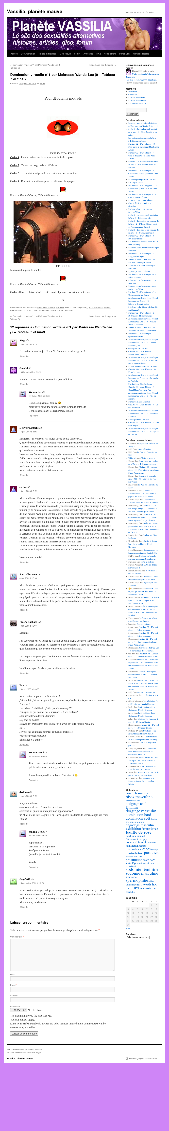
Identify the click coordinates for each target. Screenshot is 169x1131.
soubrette (131, 877)
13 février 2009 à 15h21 (30, 372)
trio (154, 884)
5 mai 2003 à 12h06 (38, 756)
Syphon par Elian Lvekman (139, 271)
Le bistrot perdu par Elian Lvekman (142, 179)
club (138, 800)
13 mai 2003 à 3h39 (28, 491)
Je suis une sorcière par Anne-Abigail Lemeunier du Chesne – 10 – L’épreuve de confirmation (143, 301)
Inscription (132, 91)
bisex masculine (139, 796)
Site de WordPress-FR (137, 103)
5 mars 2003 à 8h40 (38, 835)
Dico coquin (65, 53)
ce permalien (67, 310)
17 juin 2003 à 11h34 (29, 431)
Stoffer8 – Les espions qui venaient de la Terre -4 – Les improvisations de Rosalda (143, 164)
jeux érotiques (133, 849)
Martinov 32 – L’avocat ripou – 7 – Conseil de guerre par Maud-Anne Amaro (142, 155)
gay (145, 839)
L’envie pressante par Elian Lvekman (142, 366)
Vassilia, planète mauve (34, 11)
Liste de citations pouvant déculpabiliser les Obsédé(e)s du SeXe (142, 751)
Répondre (24, 356)
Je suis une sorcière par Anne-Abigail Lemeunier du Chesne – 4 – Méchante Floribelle (143, 413)
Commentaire (17, 936)
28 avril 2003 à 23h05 (29, 689)
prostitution (134, 859)
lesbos (146, 848)
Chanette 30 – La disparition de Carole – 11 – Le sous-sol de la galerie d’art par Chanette (142, 517)
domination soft (138, 818)
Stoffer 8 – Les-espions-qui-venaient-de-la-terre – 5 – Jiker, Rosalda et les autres (142, 132)
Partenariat (124, 53)
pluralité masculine (134, 856)
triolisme (129, 889)
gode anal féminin (136, 842)
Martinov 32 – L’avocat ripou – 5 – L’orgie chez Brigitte (141, 781)
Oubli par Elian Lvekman (138, 348)
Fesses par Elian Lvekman (138, 419)
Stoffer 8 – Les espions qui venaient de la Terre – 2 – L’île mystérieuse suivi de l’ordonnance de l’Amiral (143, 224)
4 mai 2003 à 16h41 (28, 625)
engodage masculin (140, 824)
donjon (107, 307)
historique (152, 842)
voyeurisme (148, 888)
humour (142, 845)
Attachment (15, 1006)
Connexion (132, 94)
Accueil (14, 53)
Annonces (88, 53)
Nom (13, 974)
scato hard (149, 860)
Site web (14, 995)
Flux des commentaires (137, 100)
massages (154, 849)
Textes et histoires (47, 53)
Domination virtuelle (46, 307)
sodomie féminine (142, 869)
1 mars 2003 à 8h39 (28, 796)
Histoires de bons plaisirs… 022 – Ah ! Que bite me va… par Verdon (142, 478)
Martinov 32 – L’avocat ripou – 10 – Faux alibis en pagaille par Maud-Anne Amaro (143, 146)
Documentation (28, 53)
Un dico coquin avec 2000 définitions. (142, 79)
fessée (154, 829)
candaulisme (131, 800)
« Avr (128, 928)
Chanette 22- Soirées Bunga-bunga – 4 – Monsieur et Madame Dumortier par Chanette (142, 508)
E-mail (13, 984)
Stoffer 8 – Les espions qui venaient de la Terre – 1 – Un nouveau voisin (143, 591)
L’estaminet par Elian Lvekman (140, 200)
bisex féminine (137, 793)
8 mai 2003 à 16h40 (28, 578)
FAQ (98, 53)
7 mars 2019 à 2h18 (28, 344)
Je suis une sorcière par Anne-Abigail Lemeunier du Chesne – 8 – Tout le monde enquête (143, 342)
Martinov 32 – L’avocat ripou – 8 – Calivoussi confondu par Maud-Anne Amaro (143, 173)
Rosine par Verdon (135, 182)
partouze (151, 852)
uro (24, 310)
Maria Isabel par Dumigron (102, 64)
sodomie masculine (142, 873)
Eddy (42, 83)
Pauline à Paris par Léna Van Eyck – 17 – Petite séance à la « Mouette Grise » (142, 760)
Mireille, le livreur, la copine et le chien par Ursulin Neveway (142, 544)
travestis (146, 884)
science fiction (146, 863)
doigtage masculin (141, 811)
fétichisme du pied (135, 835)
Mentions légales (141, 53)
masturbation (16, 310)
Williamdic (132, 458)
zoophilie (130, 891)
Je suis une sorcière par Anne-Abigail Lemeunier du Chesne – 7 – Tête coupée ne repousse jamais (143, 360)
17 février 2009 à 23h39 (39, 395)
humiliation (132, 845)
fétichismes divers (134, 839)
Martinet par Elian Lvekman (139, 401)
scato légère (132, 863)
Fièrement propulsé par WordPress (143, 1058)
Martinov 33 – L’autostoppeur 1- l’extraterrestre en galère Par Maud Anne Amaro (143, 188)
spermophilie (137, 880)
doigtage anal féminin (136, 805)
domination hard (96, 307)
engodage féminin (135, 821)
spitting (151, 881)
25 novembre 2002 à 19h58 (31, 883)
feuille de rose (139, 832)
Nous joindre (110, 53)
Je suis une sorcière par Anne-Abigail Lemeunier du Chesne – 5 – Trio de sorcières (143, 395)
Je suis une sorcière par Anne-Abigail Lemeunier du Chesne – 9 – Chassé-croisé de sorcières (143, 321)
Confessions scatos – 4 (146, 692)
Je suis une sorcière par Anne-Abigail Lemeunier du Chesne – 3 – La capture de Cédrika (143, 431)
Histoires (60, 307)
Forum (77, 53)
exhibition (133, 828)
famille (146, 829)
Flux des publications (136, 97)
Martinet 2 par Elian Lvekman (140, 384)
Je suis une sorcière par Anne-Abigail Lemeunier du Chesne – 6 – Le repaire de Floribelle (143, 378)
